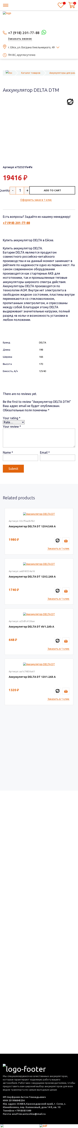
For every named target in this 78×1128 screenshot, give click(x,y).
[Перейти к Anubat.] (9, 73)
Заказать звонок (20, 38)
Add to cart (52, 190)
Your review (12, 426)
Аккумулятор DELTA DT (29, 526)
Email (45, 452)
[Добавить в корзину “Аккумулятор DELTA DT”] (65, 540)
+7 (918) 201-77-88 (24, 33)
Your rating (11, 418)
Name (8, 452)
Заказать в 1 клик (58, 548)
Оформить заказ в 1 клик (36, 199)
